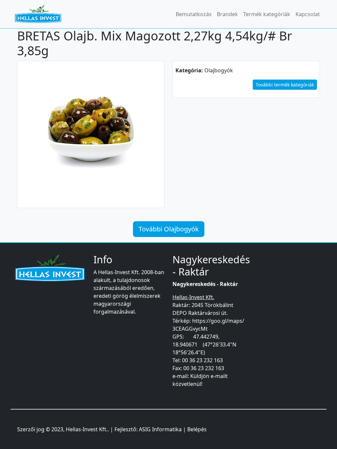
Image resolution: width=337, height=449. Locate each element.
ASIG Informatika (160, 429)
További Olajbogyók (169, 229)
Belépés (197, 429)
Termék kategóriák (266, 14)
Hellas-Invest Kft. (87, 429)
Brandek (227, 14)
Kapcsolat (308, 14)
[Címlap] (40, 14)
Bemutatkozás (194, 14)
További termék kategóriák (285, 85)
